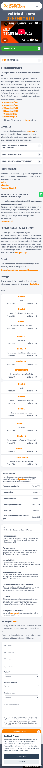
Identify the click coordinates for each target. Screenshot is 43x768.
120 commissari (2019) (10, 111)
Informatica (5, 185)
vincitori (27, 120)
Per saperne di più (7, 221)
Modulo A (21, 297)
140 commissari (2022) (10, 105)
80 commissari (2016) (10, 117)
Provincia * (7, 672)
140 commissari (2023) (10, 103)
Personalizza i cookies (20, 750)
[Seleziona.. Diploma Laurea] (21, 697)
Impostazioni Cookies (32, 766)
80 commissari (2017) (10, 114)
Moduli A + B (21, 349)
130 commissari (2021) (10, 108)
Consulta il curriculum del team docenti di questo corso (19, 270)
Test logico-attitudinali (8, 188)
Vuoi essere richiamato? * (11, 682)
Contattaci (21, 479)
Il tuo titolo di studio (9, 693)
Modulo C (21, 322)
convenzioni (30, 131)
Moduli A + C (21, 337)
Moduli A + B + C (21, 361)
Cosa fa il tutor (34, 284)
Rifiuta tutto (22, 762)
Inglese (3, 182)
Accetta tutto (21, 756)
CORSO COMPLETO (21, 370)
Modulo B (21, 309)
